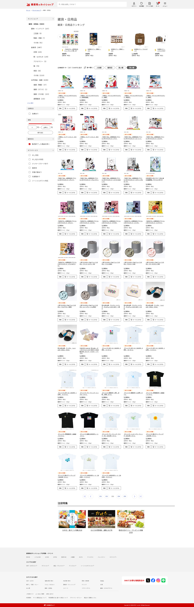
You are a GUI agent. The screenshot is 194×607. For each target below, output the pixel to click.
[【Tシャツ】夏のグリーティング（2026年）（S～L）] (67, 461)
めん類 (28, 588)
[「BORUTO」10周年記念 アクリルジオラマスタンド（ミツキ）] (133, 207)
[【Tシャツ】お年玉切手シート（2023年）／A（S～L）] (89, 461)
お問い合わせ (49, 594)
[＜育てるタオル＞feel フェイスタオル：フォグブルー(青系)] (67, 291)
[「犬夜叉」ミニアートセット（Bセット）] (89, 123)
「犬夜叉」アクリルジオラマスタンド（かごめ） (67, 96)
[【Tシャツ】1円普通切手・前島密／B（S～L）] (67, 420)
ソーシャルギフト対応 (40, 180)
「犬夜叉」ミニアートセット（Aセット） (67, 137)
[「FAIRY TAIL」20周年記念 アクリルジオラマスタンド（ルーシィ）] (133, 123)
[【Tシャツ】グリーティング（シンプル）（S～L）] (89, 379)
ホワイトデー (113, 557)
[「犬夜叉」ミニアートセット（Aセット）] (67, 123)
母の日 (28, 557)
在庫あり (35, 113)
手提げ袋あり (37, 172)
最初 (84, 496)
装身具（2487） (37, 47)
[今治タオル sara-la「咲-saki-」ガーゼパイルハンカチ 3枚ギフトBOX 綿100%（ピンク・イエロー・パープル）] (89, 334)
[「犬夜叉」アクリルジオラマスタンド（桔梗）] (111, 81)
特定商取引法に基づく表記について (58, 597)
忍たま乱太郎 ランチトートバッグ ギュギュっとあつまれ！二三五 (133, 306)
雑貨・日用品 (48, 588)
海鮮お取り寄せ (49, 581)
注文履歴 (141, 6)
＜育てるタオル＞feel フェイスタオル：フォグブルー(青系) (67, 306)
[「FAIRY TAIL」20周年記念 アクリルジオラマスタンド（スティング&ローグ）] (133, 164)
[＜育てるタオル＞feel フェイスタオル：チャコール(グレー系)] (89, 248)
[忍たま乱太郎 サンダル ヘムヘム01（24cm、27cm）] (155, 291)
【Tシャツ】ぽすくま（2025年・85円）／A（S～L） (111, 349)
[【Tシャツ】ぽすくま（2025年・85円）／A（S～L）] (111, 334)
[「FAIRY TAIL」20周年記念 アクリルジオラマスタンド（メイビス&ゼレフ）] (111, 164)
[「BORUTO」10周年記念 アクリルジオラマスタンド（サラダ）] (111, 207)
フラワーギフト (86, 588)
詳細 (60, 108)
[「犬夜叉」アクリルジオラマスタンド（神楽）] (155, 81)
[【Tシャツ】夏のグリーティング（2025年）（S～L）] (155, 420)
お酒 (101, 584)
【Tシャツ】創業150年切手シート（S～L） (89, 435)
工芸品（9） (38, 33)
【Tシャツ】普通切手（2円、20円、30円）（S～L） (110, 393)
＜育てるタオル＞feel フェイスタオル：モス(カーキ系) (133, 263)
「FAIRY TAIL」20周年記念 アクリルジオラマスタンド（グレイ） (67, 179)
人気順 (99, 67)
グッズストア (72, 566)
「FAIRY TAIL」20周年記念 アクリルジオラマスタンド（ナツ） (111, 137)
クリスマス (90, 557)
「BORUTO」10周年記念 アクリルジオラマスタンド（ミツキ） (133, 222)
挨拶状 (34, 168)
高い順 (120, 67)
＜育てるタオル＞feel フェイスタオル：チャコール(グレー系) (89, 263)
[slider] (28, 123)
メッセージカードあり (40, 163)
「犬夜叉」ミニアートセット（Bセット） (89, 137)
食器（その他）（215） (42, 94)
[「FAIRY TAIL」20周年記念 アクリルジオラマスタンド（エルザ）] (155, 123)
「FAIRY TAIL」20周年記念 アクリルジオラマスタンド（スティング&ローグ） (133, 179)
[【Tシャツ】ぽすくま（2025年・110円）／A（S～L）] (155, 334)
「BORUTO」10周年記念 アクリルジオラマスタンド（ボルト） (67, 222)
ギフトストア (45, 566)
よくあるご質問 (40, 594)
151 (100, 496)
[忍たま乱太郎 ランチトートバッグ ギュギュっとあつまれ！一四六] (111, 291)
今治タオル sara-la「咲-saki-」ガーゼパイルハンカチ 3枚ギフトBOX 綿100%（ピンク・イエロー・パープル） (89, 350)
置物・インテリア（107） (40, 28)
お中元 (55, 557)
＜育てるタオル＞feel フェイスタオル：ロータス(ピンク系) (155, 263)
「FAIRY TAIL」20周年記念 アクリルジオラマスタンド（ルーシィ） (133, 137)
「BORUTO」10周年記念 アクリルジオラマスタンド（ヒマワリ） (155, 222)
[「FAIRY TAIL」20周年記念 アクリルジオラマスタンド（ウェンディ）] (89, 164)
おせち (81, 557)
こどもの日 (37, 557)
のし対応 (35, 155)
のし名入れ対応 (37, 159)
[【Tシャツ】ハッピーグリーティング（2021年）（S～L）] (133, 420)
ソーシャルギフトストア (87, 566)
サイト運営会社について (39, 597)
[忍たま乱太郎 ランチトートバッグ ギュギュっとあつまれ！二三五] (133, 291)
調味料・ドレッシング (69, 584)
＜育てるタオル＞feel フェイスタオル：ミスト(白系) (111, 263)
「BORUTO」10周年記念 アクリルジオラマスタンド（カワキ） (89, 222)
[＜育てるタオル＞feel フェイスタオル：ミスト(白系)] (111, 248)
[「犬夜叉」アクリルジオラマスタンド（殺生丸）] (133, 81)
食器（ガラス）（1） (41, 89)
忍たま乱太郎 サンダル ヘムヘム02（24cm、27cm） (67, 349)
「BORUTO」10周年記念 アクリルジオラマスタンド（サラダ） (111, 222)
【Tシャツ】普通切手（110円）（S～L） (133, 393)
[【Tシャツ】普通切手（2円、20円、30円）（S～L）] (111, 379)
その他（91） (38, 42)
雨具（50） (38, 70)
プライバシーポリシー (76, 597)
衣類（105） (38, 52)
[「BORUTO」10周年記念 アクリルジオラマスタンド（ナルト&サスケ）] (67, 248)
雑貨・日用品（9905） (37, 24)
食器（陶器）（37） (40, 84)
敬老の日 (63, 557)
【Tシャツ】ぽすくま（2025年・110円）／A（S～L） (155, 349)
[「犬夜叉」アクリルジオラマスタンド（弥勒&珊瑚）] (89, 81)
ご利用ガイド (30, 594)
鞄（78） (37, 66)
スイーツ (65, 588)
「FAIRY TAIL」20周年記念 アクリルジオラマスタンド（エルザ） (155, 137)
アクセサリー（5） (40, 61)
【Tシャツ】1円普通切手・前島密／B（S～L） (67, 435)
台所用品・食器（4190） (40, 80)
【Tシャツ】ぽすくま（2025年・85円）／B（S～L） (133, 349)
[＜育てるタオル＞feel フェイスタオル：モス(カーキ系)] (133, 248)
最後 (140, 496)
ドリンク (84, 584)
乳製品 (102, 581)
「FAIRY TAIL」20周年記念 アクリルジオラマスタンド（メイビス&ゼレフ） (111, 179)
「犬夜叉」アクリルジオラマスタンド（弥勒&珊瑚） (89, 96)
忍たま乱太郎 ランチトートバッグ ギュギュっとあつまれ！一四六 (111, 306)
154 (119, 496)
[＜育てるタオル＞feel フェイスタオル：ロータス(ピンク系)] (155, 248)
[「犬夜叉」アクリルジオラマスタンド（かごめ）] (67, 81)
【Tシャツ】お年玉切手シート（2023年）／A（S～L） (89, 476)
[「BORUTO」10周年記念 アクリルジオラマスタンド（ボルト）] (67, 207)
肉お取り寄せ (67, 581)
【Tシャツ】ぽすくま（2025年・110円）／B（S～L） (67, 393)
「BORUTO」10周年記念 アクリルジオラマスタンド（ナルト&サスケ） (67, 264)
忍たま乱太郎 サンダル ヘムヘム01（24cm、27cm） (155, 306)
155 (125, 496)
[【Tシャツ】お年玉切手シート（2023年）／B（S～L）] (111, 461)
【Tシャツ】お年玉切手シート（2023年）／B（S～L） (111, 476)
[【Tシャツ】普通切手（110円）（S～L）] (133, 379)
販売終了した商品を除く (41, 144)
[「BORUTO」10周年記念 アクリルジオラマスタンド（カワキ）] (89, 207)
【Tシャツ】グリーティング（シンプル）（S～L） (89, 393)
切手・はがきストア (31, 566)
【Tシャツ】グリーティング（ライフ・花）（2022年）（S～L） (111, 435)
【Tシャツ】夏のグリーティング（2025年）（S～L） (154, 435)
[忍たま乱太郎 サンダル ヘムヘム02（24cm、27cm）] (67, 334)
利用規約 (28, 597)
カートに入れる (71, 108)
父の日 (47, 557)
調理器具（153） (40, 98)
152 (106, 496)
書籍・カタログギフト (106, 588)
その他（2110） (39, 75)
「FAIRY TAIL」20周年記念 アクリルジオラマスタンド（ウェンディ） (89, 179)
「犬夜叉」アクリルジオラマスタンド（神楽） (155, 96)
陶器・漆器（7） (40, 38)
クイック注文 (149, 6)
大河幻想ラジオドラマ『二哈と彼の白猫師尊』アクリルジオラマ (155, 179)
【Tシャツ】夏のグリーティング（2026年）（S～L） (66, 476)
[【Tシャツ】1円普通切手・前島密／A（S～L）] (155, 379)
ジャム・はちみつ (49, 584)
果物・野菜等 (85, 581)
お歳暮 (72, 557)
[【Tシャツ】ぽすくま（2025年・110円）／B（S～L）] (67, 379)
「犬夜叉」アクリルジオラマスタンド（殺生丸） (133, 96)
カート (157, 6)
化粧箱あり (36, 176)
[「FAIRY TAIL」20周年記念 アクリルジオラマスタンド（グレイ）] (67, 164)
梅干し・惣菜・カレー (32, 584)
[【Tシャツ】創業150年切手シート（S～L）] (89, 420)
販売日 (110, 67)
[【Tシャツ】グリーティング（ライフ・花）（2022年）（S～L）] (111, 420)
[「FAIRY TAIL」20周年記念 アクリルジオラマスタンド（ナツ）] (111, 123)
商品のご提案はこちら (90, 597)
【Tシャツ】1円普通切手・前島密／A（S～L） (155, 393)
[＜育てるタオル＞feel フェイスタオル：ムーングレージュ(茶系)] (89, 291)
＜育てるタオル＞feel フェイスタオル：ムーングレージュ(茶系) (89, 306)
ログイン (134, 6)
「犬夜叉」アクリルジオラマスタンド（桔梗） (111, 96)
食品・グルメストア (59, 566)
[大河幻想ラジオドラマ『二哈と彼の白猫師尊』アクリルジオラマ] (155, 164)
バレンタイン (101, 557)
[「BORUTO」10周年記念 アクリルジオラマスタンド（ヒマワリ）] (155, 207)
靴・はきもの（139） (41, 56)
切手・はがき (30, 581)
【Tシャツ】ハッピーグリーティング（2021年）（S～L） (133, 435)
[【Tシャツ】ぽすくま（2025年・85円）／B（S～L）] (133, 334)
